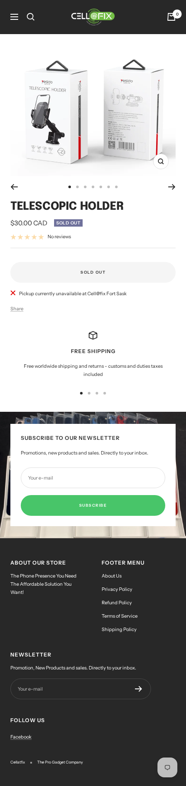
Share (16, 309)
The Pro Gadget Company (60, 762)
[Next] (172, 187)
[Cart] (171, 17)
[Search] (31, 17)
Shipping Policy (119, 629)
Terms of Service (120, 616)
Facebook (21, 737)
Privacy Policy (117, 589)
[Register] (138, 689)
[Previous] (14, 187)
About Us (112, 576)
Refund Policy (117, 603)
